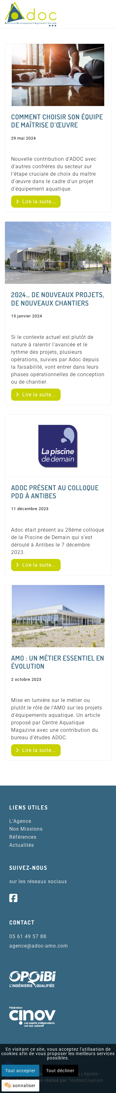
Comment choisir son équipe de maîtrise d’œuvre (57, 120)
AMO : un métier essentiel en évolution (57, 661)
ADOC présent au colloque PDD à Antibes (55, 491)
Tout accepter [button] (20, 1070)
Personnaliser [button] (20, 1085)
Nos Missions (26, 829)
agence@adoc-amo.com (38, 946)
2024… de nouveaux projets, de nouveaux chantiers (57, 298)
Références (23, 837)
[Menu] (107, 14)
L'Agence (20, 821)
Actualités (21, 845)
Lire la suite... (38, 202)
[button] (7, 1085)
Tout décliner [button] (60, 1070)
